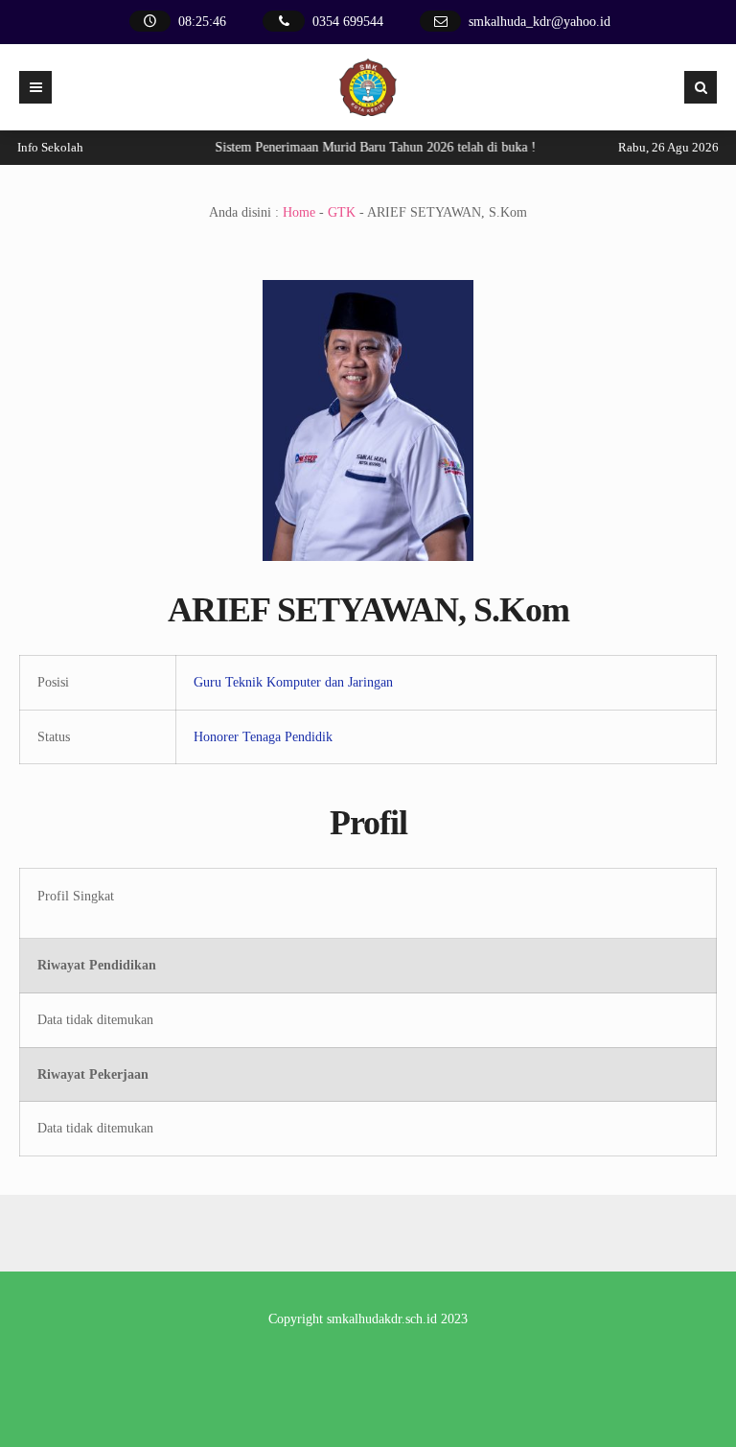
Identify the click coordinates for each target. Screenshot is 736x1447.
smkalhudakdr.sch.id (382, 1319)
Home (299, 212)
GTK (342, 212)
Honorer (216, 737)
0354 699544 (347, 21)
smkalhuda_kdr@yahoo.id (539, 21)
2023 (454, 1319)
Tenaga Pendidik (287, 737)
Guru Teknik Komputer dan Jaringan (293, 682)
